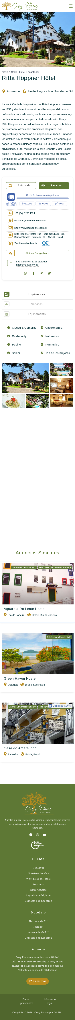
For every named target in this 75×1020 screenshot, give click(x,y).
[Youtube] (44, 835)
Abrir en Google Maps (37, 253)
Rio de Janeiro (16, 615)
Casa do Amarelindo (20, 748)
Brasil (35, 615)
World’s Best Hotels (38, 878)
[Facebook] (31, 835)
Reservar (38, 867)
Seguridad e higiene (38, 895)
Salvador (13, 754)
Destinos (38, 884)
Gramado (13, 91)
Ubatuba (13, 684)
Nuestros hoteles (38, 873)
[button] (37, 981)
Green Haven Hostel (20, 678)
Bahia (28, 754)
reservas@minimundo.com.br (30, 220)
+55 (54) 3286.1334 (24, 213)
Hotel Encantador (29, 72)
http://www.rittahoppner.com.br (30, 228)
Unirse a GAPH (38, 921)
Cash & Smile (9, 72)
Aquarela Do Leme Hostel (25, 609)
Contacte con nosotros (38, 900)
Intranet (38, 926)
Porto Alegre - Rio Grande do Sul (50, 91)
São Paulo (39, 684)
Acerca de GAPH (38, 932)
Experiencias (38, 889)
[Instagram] (37, 835)
